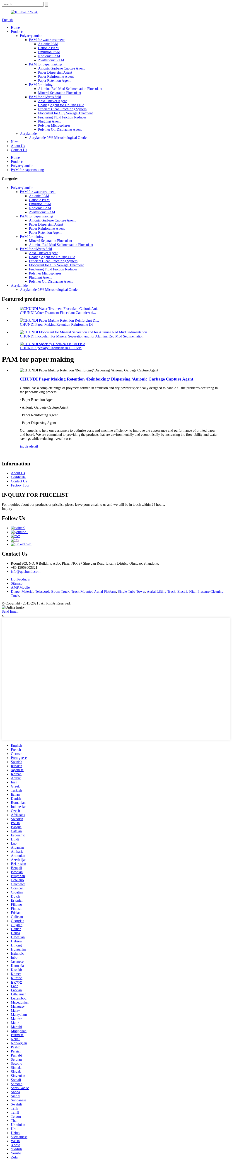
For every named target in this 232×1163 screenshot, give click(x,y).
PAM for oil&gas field (45, 97)
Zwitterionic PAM (51, 60)
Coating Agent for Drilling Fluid (61, 105)
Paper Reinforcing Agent (56, 76)
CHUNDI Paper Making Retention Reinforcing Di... (57, 324)
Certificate (18, 477)
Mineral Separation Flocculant (59, 93)
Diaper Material (22, 591)
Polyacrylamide (31, 36)
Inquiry (7, 508)
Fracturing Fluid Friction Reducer (62, 117)
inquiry (25, 446)
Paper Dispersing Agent (55, 72)
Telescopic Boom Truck (52, 591)
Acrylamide (28, 133)
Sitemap (16, 583)
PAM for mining (41, 85)
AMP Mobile (20, 587)
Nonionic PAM (49, 56)
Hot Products (20, 579)
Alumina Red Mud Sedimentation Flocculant (70, 89)
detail (34, 446)
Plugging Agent (49, 121)
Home (15, 27)
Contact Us (19, 150)
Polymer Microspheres (54, 125)
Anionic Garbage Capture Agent (61, 68)
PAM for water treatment (47, 40)
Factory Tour (20, 485)
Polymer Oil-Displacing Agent (60, 129)
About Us (18, 146)
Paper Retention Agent (54, 80)
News (15, 142)
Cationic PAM (48, 48)
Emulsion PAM (49, 52)
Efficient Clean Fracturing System (62, 109)
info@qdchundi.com (25, 571)
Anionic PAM (48, 44)
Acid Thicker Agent (52, 101)
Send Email (10, 611)
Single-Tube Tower (131, 591)
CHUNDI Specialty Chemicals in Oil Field (51, 348)
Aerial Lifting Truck (161, 591)
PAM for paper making (45, 64)
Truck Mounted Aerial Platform (93, 591)
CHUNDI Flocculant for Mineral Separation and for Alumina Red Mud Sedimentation (81, 336)
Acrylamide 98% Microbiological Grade (58, 138)
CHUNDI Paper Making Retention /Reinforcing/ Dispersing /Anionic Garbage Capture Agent (106, 379)
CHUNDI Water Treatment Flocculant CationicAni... (58, 313)
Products (17, 32)
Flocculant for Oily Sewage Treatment (65, 113)
